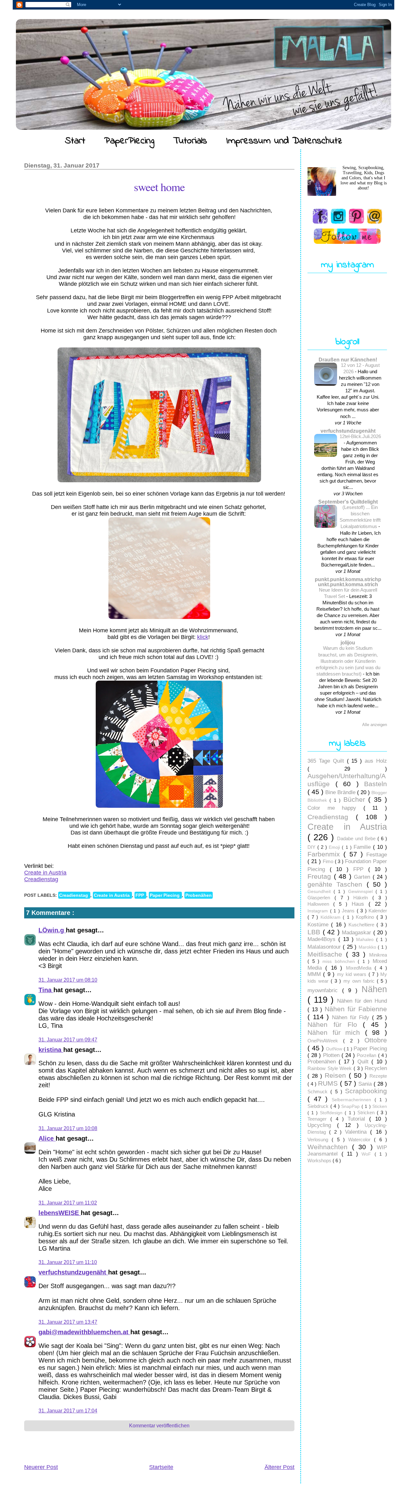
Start (75, 141)
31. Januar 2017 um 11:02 (67, 1202)
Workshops (320, 1160)
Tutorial (358, 1119)
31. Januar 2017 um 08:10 (67, 980)
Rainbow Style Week (330, 1068)
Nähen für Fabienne (356, 1009)
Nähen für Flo (335, 1024)
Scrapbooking (366, 1091)
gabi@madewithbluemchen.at (84, 1332)
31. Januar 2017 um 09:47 (67, 1039)
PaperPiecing (129, 141)
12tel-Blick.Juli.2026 (360, 436)
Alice (47, 1138)
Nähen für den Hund (362, 1001)
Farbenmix (325, 854)
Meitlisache (326, 954)
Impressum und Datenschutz (284, 141)
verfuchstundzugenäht (73, 1272)
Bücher (355, 799)
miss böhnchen (340, 961)
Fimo (329, 861)
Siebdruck (318, 1106)
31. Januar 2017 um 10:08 (67, 1128)
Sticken (379, 1106)
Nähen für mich (336, 1032)
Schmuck (318, 1091)
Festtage (376, 855)
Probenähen (198, 895)
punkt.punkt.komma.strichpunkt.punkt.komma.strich (348, 581)
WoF (368, 1154)
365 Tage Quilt (327, 761)
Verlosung (319, 1139)
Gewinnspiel (362, 891)
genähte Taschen (337, 884)
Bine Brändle (341, 792)
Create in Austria (45, 872)
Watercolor (361, 1139)
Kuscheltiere (362, 924)
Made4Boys (322, 939)
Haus (360, 904)
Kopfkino (366, 917)
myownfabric (324, 990)
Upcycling (322, 1125)
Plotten (332, 1055)
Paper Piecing (165, 895)
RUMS (329, 1083)
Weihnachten (329, 1146)
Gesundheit (320, 891)
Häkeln (362, 897)
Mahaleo (366, 939)
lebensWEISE (59, 1212)
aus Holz (376, 761)
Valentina (357, 1132)
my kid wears (353, 974)
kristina (50, 1049)
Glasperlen (321, 897)
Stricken (367, 1112)
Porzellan (367, 1055)
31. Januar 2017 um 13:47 (67, 1322)
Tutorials (190, 141)
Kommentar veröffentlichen (159, 1425)
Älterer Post (279, 1467)
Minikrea (378, 955)
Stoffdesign (332, 1112)
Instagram (318, 911)
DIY (312, 847)
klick (202, 637)
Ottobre (375, 1040)
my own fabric (360, 981)
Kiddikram (332, 917)
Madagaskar (357, 933)
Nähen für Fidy (352, 1017)
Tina (45, 989)
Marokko (368, 947)
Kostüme (319, 925)
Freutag (320, 876)
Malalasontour (325, 947)
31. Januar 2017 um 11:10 (67, 1262)
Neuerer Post (41, 1467)
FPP (140, 895)
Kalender (378, 910)
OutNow (335, 1049)
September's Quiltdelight (348, 502)
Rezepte (378, 1076)
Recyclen (376, 1068)
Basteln (375, 783)
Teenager (318, 1119)
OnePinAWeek (325, 1040)
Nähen (374, 989)
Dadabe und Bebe (357, 838)
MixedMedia (360, 968)
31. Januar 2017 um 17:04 (67, 1410)
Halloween (320, 904)
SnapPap (351, 1106)
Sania (366, 1084)
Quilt (364, 1062)
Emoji (335, 847)
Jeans (349, 910)
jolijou (348, 642)
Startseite (161, 1467)
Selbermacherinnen (353, 1099)
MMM (315, 974)
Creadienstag (41, 879)
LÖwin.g (52, 930)
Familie (363, 847)
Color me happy (335, 808)
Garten (363, 877)
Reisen (337, 1075)
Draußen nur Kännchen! (348, 359)
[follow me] (347, 236)
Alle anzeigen (374, 724)
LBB (315, 932)
